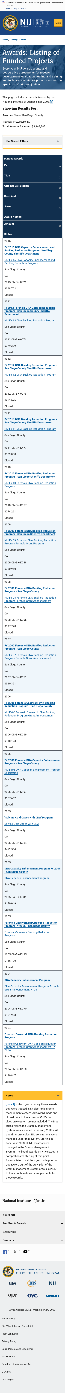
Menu (58, 23)
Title (7, 175)
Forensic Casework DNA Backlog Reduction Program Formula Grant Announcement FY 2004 (30, 1047)
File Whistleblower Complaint (17, 1326)
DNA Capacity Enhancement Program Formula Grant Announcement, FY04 (31, 988)
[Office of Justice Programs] (10, 23)
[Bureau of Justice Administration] (12, 1285)
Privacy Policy (9, 1341)
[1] (51, 101)
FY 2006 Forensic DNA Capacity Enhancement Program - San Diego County (32, 762)
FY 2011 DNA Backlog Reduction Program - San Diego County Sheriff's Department (30, 421)
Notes (9, 1095)
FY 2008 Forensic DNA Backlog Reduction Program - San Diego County (30, 590)
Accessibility (8, 1318)
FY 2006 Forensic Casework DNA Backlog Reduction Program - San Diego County (29, 704)
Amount (9, 223)
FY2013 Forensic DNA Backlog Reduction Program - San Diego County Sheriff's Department (29, 311)
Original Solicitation (16, 185)
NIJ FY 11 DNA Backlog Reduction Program (30, 428)
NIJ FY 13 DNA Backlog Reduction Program (30, 320)
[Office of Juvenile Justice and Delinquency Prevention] (12, 1298)
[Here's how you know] (32, 5)
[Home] (35, 23)
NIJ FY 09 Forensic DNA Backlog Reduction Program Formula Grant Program (30, 542)
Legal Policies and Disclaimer (17, 1349)
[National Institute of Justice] (52, 1285)
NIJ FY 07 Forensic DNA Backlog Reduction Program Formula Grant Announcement (30, 656)
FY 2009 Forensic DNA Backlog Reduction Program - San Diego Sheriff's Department (30, 532)
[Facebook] (6, 1252)
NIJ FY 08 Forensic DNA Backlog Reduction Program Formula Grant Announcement (30, 599)
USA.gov (6, 1371)
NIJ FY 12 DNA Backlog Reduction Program (30, 374)
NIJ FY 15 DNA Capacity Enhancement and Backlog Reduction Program (29, 261)
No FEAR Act (9, 1356)
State (7, 206)
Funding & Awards (18, 39)
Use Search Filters (17, 141)
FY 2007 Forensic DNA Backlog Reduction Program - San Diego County (30, 647)
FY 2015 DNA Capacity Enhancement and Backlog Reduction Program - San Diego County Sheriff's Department (29, 250)
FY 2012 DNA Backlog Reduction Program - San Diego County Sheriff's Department (30, 367)
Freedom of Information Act (16, 1364)
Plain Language (10, 1333)
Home (5, 39)
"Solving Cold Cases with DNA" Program (28, 817)
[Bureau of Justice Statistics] (32, 1287)
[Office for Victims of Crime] (32, 1298)
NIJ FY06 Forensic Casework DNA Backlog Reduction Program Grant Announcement (29, 714)
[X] (16, 1252)
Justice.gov (8, 1379)
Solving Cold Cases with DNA (21, 823)
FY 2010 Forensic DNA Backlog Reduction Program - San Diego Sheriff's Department (30, 475)
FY (32, 167)
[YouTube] (26, 1252)
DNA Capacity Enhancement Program (26, 878)
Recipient (10, 196)
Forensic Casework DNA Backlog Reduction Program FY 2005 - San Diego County (30, 924)
